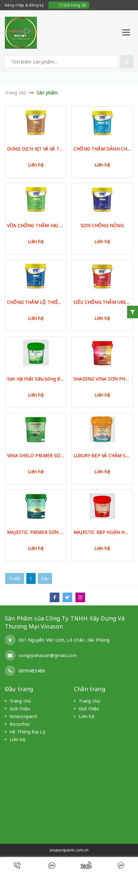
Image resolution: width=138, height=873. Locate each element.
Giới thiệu (20, 709)
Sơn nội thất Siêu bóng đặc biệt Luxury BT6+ (36, 379)
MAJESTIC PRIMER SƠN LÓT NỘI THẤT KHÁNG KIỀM (36, 532)
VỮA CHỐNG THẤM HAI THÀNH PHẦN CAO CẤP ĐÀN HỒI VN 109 (36, 225)
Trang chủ (20, 701)
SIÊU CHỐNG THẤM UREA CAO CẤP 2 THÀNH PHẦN (102, 302)
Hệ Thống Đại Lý (27, 732)
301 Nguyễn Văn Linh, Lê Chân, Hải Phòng (64, 640)
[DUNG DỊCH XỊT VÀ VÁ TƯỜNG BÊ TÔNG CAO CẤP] (35, 123)
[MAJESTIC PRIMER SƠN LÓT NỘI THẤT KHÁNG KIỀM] (35, 506)
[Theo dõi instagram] (81, 597)
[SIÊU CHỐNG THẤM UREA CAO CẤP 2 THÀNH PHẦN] (102, 276)
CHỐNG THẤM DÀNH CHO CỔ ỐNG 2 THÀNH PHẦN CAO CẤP (102, 149)
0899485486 (32, 671)
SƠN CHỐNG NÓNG (102, 225)
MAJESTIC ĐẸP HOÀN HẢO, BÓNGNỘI (102, 532)
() (74, 5)
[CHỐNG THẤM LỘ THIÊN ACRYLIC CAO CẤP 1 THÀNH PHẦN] (35, 276)
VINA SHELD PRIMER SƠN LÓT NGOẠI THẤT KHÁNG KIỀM (36, 455)
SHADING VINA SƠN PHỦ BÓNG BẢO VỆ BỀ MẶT (102, 379)
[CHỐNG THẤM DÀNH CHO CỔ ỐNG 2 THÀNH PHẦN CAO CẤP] (102, 123)
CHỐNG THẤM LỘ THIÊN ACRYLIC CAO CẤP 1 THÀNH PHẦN (36, 302)
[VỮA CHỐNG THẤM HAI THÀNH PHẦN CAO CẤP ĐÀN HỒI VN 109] (35, 199)
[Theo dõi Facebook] (56, 597)
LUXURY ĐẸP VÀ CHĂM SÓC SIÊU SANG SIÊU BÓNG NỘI (102, 455)
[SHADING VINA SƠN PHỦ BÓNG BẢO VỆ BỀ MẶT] (102, 353)
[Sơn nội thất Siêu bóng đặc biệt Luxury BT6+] (35, 353)
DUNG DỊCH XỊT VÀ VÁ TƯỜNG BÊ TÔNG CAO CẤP (36, 149)
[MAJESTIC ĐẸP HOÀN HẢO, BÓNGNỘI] (102, 506)
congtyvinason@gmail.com (48, 655)
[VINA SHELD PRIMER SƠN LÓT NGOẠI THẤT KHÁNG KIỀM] (35, 429)
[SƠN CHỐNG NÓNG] (102, 199)
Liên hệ (36, 165)
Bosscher (20, 724)
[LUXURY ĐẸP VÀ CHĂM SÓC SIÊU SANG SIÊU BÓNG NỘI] (102, 429)
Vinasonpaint (24, 716)
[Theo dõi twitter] (69, 597)
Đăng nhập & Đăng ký (24, 5)
